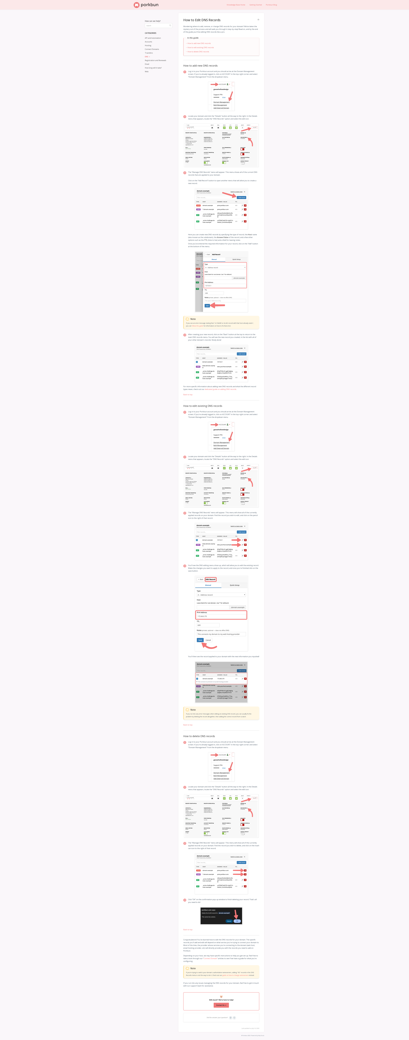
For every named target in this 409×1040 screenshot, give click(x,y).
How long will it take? (153, 68)
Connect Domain (210, 958)
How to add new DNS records (199, 43)
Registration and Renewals (155, 60)
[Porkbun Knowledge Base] (147, 5)
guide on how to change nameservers (235, 975)
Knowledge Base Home (236, 5)
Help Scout (261, 1035)
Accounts (148, 42)
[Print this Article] (258, 20)
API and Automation (153, 38)
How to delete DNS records (198, 51)
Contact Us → (221, 1005)
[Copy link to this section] (181, 66)
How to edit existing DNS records (200, 47)
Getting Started (256, 5)
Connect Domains (152, 49)
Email (147, 64)
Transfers (149, 53)
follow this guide (197, 326)
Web (146, 71)
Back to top (187, 394)
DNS (147, 56)
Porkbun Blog (271, 5)
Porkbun (245, 1035)
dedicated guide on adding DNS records (220, 389)
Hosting (148, 45)
